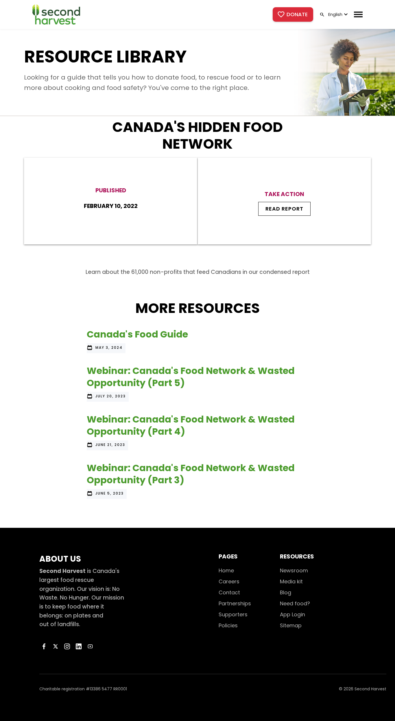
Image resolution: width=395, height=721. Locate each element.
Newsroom (294, 570)
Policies (228, 625)
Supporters (233, 614)
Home (226, 570)
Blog (285, 592)
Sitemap (291, 625)
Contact (229, 592)
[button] (337, 14)
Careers (229, 581)
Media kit (291, 581)
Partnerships (235, 603)
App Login (292, 614)
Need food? (295, 603)
